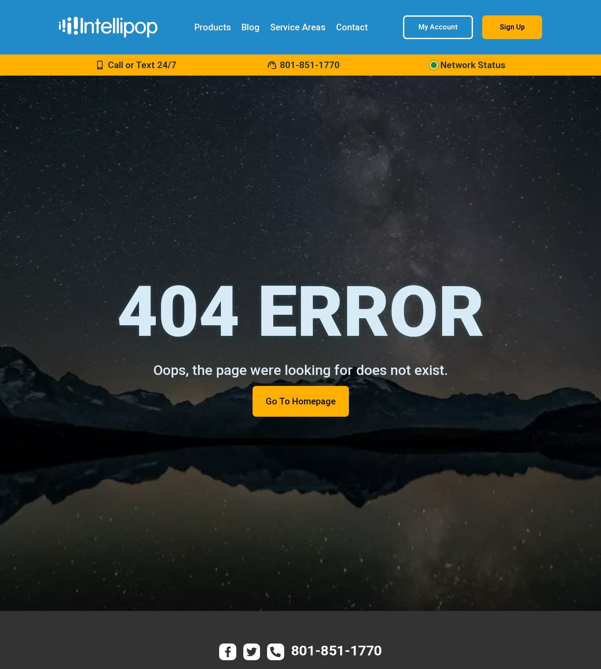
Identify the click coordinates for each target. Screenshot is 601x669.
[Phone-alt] (275, 652)
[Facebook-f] (227, 652)
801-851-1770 (310, 65)
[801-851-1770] (272, 65)
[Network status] (434, 65)
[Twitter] (251, 652)
